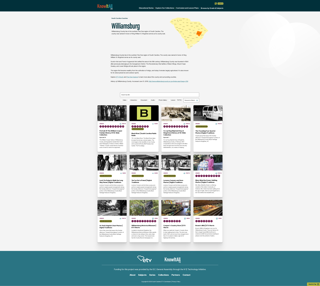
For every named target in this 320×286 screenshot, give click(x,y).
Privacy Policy (176, 281)
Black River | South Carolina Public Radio (144, 134)
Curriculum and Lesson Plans (187, 8)
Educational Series (146, 8)
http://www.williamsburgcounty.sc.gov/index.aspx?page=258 (168, 81)
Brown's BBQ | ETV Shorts (204, 225)
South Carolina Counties (120, 18)
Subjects (142, 275)
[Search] (216, 4)
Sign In (220, 3)
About (132, 275)
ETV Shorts (119, 77)
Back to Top (312, 284)
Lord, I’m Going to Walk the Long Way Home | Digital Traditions (111, 181)
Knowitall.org (105, 6)
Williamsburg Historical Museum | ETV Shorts (144, 226)
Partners (176, 275)
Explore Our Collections (165, 8)
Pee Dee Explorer (132, 77)
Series (152, 275)
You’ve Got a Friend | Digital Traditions (142, 181)
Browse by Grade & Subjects (212, 8)
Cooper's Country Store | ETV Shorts (174, 226)
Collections (163, 275)
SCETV (145, 259)
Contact (186, 275)
